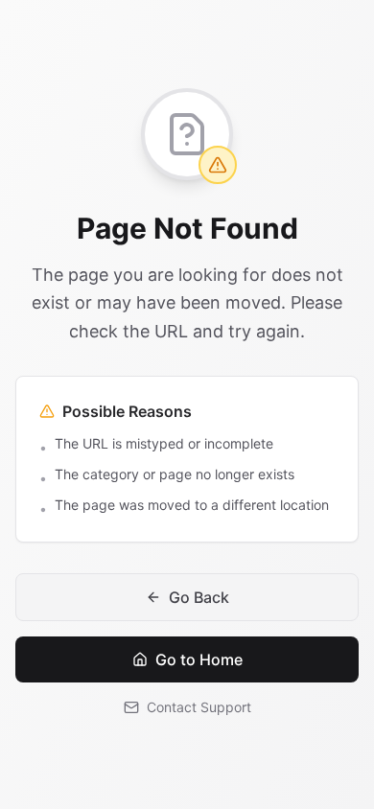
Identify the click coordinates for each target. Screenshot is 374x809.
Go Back (199, 597)
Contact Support (199, 707)
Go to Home (199, 659)
